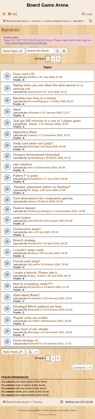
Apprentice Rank (25, 132)
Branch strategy (24, 240)
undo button (22, 217)
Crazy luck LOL (24, 74)
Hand (17, 109)
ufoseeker (34, 112)
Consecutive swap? (27, 229)
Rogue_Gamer (36, 275)
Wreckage (33, 146)
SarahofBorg (35, 157)
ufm (30, 167)
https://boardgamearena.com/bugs (26, 43)
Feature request (24, 208)
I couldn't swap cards (28, 250)
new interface (22, 164)
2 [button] (53, 59)
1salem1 (33, 135)
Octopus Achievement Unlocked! (36, 154)
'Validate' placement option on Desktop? (42, 187)
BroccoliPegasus (38, 101)
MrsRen (32, 77)
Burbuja (32, 253)
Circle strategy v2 (25, 340)
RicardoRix (34, 287)
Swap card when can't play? (33, 143)
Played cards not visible (30, 318)
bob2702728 (35, 220)
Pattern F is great (25, 175)
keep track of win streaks (30, 329)
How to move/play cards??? (33, 284)
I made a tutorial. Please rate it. (35, 272)
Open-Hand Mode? (26, 295)
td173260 (33, 321)
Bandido (10, 29)
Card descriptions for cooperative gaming (43, 198)
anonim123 (34, 91)
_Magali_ (33, 124)
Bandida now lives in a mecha (34, 98)
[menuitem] (12, 14)
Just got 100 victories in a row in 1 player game (47, 121)
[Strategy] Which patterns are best (37, 306)
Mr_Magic (33, 190)
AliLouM (33, 264)
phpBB (35, 410)
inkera (31, 201)
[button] (58, 59)
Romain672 (34, 178)
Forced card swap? (26, 261)
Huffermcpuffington (40, 211)
